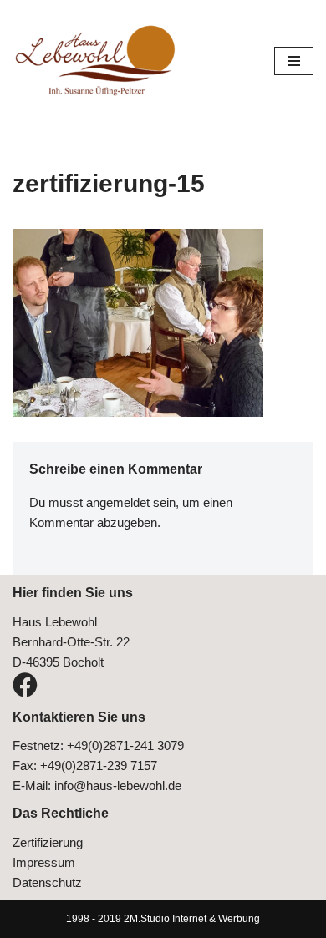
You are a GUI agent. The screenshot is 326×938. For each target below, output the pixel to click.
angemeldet (118, 502)
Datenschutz (47, 882)
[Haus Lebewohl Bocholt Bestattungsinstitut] (96, 60)
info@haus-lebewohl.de (117, 785)
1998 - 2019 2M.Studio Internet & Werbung (163, 919)
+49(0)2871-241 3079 (125, 745)
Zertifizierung (48, 842)
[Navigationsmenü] (293, 61)
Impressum (44, 862)
